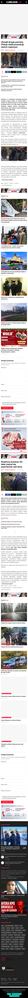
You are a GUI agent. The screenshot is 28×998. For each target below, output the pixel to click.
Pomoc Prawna (4, 979)
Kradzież (11, 183)
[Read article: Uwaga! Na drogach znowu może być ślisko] (14, 612)
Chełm (3, 345)
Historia (8, 927)
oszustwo (20, 932)
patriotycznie (4, 934)
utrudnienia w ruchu (5, 946)
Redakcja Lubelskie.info (10, 50)
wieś (12, 946)
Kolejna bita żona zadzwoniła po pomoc (10, 524)
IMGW (12, 927)
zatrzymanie (17, 948)
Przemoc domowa (14, 941)
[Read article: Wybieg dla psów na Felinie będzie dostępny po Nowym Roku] (14, 312)
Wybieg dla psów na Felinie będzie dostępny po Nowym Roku (13, 323)
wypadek (12, 948)
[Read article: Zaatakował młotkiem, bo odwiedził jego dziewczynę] (14, 286)
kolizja (22, 927)
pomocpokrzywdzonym (6, 185)
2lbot (3, 925)
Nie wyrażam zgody (16, 994)
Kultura (9, 978)
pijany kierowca (17, 934)
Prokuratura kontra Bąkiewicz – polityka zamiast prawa (13, 896)
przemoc (7, 941)
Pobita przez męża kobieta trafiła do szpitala (13, 696)
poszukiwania (15, 939)
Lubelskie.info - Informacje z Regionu (9, 878)
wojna (21, 946)
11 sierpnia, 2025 (5, 918)
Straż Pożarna (4, 944)
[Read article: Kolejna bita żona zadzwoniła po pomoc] (14, 636)
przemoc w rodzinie (6, 589)
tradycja (21, 944)
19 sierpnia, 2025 (5, 898)
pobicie (23, 934)
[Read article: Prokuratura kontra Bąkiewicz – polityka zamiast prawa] (14, 887)
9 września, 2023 (5, 747)
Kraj (3, 892)
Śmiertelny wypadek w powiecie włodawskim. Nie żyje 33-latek (13, 527)
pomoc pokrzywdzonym (6, 939)
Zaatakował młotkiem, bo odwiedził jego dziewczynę (12, 298)
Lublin (3, 243)
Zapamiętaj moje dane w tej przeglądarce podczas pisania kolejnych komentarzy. (13, 403)
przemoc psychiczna (17, 587)
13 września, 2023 (5, 722)
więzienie (16, 946)
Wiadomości (3, 978)
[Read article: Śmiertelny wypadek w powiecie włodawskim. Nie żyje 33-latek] (14, 660)
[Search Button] (26, 2)
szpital (10, 944)
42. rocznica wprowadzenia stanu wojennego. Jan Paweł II (15, 856)
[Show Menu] (1, 2)
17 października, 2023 (6, 648)
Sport (10, 979)
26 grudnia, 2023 (5, 326)
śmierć (23, 948)
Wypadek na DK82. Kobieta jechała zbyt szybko (12, 745)
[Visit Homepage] (14, 2)
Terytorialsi (16, 944)
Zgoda (9, 994)
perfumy (16, 183)
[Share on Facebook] (7, 72)
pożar (3, 941)
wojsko (3, 948)
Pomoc (12, 937)
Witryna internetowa (5, 396)
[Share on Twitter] (13, 72)
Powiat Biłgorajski (6, 620)
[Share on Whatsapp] (19, 72)
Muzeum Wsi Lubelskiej (6, 932)
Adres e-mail (4, 390)
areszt (10, 585)
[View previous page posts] (13, 95)
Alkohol (5, 585)
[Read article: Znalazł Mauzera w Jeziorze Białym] (14, 709)
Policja (14, 585)
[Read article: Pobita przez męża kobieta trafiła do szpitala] (14, 685)
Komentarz (4, 367)
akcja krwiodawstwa (9, 925)
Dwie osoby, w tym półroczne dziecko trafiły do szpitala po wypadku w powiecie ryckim (14, 862)
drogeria (6, 183)
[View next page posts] (15, 95)
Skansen (21, 941)
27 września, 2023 (5, 674)
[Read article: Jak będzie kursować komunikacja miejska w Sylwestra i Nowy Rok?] (14, 261)
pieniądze (10, 934)
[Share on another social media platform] (24, 72)
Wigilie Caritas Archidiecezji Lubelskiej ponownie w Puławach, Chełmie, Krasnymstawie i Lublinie (12, 350)
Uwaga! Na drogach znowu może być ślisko (11, 521)
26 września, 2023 (5, 698)
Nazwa (3, 384)
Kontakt (14, 979)
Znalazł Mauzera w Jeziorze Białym (11, 720)
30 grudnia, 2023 (5, 249)
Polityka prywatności (14, 996)
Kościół (3, 930)
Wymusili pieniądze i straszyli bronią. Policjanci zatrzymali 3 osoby (10, 848)
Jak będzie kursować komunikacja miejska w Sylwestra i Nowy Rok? (11, 89)
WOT (7, 948)
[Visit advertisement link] (14, 37)
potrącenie (22, 939)
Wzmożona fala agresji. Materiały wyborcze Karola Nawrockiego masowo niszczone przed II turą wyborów (13, 81)
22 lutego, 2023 (21, 469)
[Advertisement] (14, 18)
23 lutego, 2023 (21, 50)
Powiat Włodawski (6, 644)
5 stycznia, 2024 (5, 624)
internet (17, 927)
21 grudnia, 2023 (5, 353)
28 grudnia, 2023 (5, 300)
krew (13, 930)
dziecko (3, 927)
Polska (7, 937)
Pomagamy (15, 978)
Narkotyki (15, 932)
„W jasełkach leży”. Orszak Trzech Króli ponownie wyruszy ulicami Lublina (13, 85)
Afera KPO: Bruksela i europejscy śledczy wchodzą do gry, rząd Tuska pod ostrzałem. (13, 915)
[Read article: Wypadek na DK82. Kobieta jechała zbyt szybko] (14, 733)
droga (21, 925)
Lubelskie (4, 215)
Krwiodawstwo (18, 930)
